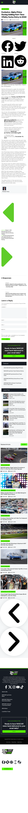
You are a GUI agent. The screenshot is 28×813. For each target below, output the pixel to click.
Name (2, 320)
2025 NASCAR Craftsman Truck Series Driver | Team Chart (12, 384)
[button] (2, 2)
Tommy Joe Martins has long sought (13, 97)
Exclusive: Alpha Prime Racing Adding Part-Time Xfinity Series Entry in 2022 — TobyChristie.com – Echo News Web (16, 285)
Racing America (5, 797)
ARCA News (4, 708)
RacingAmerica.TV (6, 800)
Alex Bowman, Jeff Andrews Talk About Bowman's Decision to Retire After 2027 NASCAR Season (17, 432)
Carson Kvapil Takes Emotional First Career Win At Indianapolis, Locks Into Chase (16, 417)
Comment (3, 307)
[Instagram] (14, 687)
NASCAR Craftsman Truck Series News (6, 704)
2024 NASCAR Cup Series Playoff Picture (13, 367)
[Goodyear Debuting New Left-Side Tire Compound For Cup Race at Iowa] (5, 396)
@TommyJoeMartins (10, 120)
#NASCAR (14, 131)
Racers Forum (5, 809)
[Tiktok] (22, 687)
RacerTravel (5, 806)
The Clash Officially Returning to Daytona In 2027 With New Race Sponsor (17, 403)
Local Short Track (6, 711)
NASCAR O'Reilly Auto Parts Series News (8, 490)
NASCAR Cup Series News (5, 515)
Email (3, 324)
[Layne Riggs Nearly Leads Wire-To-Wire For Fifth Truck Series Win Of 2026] (5, 425)
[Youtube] (18, 687)
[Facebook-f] (6, 687)
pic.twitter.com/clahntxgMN (12, 133)
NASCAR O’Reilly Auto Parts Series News (7, 700)
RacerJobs (4, 803)
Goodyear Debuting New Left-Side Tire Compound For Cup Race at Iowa (17, 395)
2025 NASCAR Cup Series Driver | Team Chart (13, 375)
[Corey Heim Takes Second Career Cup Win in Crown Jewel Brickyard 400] (5, 410)
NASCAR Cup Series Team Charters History (14, 371)
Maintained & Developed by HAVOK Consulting (14, 740)
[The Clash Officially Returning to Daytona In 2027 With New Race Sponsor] (5, 403)
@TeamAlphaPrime (9, 121)
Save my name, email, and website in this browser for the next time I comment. (13, 336)
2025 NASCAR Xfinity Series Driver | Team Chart (13, 379)
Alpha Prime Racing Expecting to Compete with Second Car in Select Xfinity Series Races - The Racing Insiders (16, 295)
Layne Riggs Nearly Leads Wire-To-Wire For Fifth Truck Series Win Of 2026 (17, 424)
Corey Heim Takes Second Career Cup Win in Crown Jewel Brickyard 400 (17, 410)
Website (3, 329)
